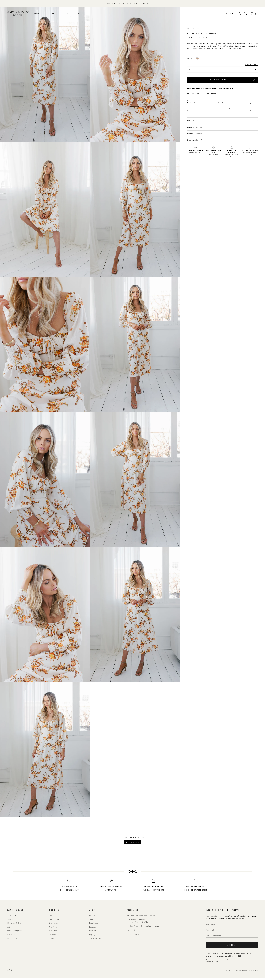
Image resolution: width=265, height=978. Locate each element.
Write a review (132, 842)
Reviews (52, 935)
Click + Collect (133, 934)
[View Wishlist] (251, 13)
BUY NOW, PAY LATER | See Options (201, 94)
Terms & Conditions (14, 931)
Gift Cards (53, 931)
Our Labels (53, 923)
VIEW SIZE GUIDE (251, 64)
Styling (77, 13)
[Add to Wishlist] (253, 80)
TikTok (91, 919)
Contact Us (11, 915)
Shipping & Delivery (14, 923)
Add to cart (218, 80)
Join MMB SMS (95, 938)
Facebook (93, 923)
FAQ (8, 927)
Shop (36, 13)
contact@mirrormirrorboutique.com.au (143, 926)
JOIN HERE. (236, 956)
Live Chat (131, 930)
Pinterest (92, 927)
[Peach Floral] (197, 58)
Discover (50, 13)
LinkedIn (92, 931)
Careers (52, 938)
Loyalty (64, 13)
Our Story (53, 915)
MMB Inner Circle (56, 919)
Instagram (93, 915)
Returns (10, 919)
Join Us (232, 945)
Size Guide (11, 935)
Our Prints (53, 927)
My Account (12, 938)
